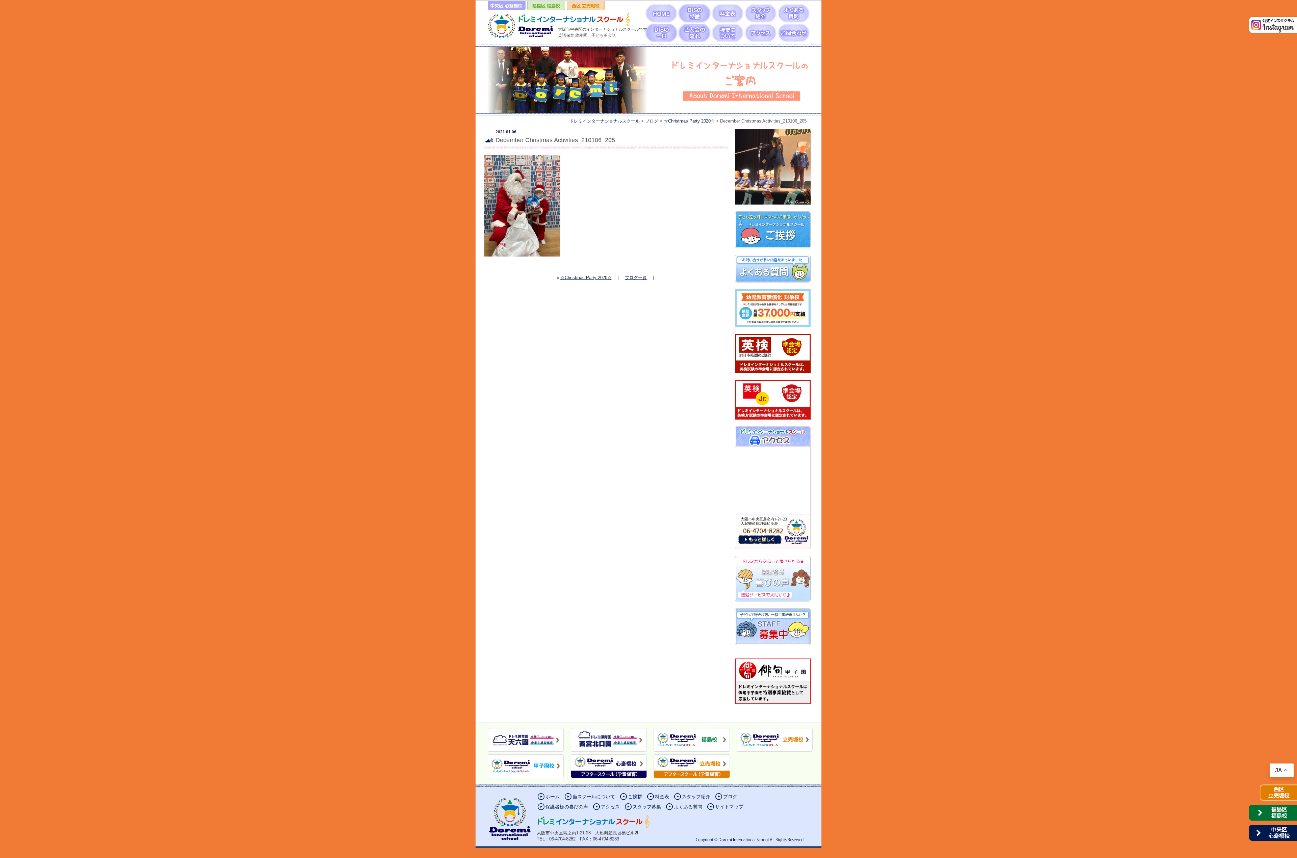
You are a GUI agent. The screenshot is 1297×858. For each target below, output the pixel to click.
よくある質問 (688, 806)
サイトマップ (729, 806)
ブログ (730, 796)
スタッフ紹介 (696, 796)
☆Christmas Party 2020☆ (586, 277)
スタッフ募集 (647, 806)
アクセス (610, 806)
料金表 (662, 796)
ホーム (552, 796)
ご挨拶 (635, 796)
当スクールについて (594, 796)
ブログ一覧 (636, 277)
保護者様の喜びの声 (566, 806)
